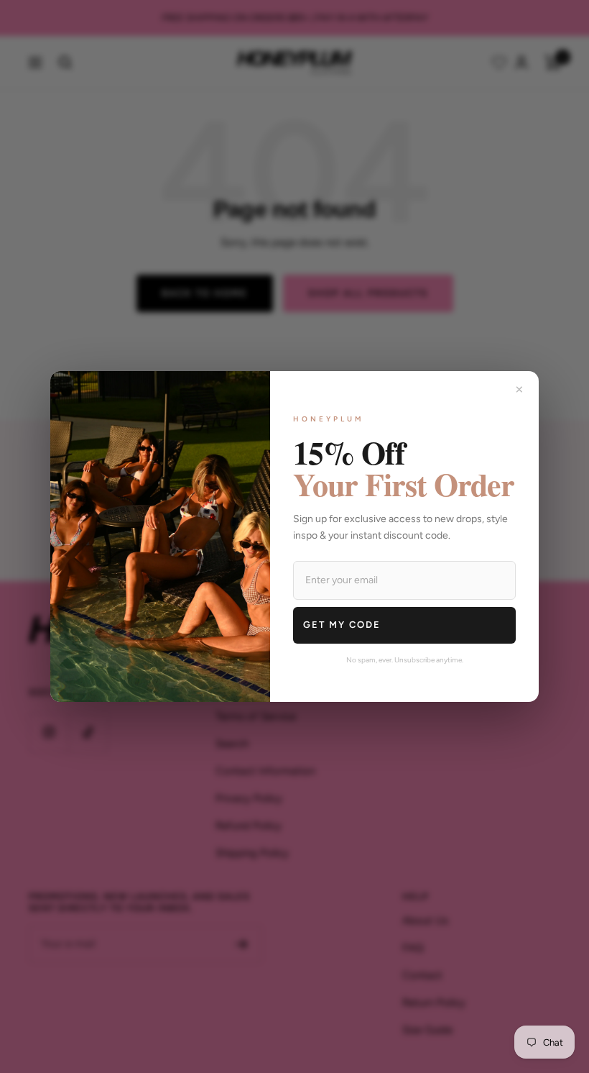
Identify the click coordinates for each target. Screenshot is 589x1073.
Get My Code (342, 624)
